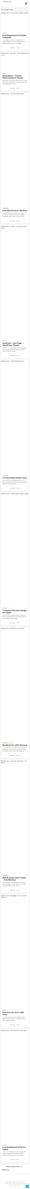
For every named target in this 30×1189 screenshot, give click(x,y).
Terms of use (8, 1181)
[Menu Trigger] (26, 3)
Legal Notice (22, 1181)
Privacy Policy (15, 1181)
